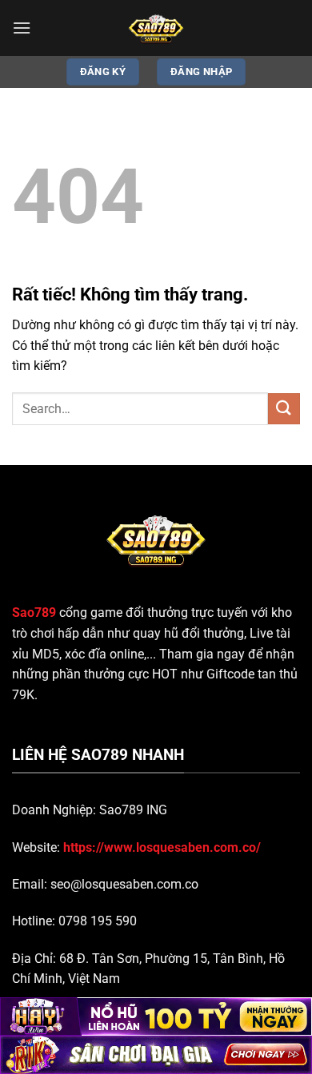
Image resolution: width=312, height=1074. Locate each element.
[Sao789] (156, 28)
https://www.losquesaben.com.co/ (162, 847)
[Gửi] (284, 408)
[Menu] (21, 27)
